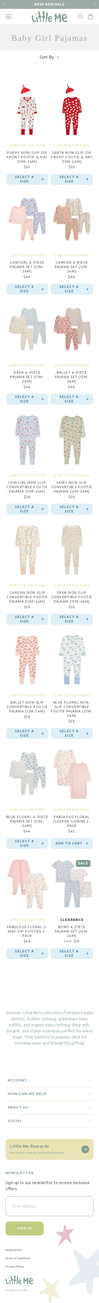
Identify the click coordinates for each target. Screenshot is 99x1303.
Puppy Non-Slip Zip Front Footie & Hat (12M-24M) (27, 157)
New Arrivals (49, 4)
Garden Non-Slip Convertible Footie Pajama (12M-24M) (27, 597)
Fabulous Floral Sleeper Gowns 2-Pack (71, 821)
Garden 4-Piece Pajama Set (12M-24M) (72, 266)
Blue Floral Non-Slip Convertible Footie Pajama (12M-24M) (72, 709)
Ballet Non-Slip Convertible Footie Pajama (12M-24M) (27, 706)
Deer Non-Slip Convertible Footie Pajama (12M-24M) (71, 597)
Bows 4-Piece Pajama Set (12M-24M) (72, 931)
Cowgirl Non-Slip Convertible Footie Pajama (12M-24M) (27, 486)
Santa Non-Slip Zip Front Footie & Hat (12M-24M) (71, 157)
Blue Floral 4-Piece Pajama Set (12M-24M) (27, 821)
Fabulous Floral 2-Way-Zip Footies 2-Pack (27, 931)
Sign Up (24, 1228)
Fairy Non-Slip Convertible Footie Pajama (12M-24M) (71, 486)
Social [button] (15, 1121)
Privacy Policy (15, 1266)
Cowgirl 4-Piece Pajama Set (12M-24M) (27, 266)
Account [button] (17, 1080)
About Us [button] (18, 1107)
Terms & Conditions (18, 1258)
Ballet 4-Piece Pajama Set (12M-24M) (72, 376)
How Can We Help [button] (27, 1094)
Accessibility (14, 1249)
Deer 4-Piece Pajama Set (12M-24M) (27, 376)
